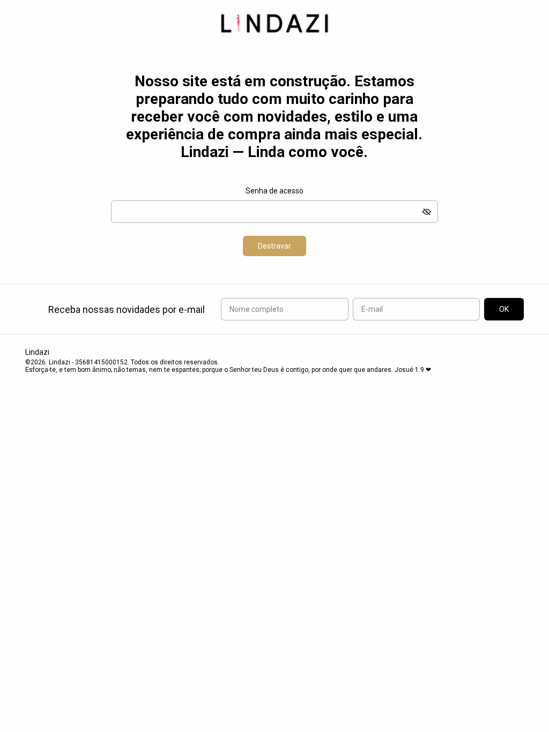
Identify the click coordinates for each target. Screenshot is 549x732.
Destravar (274, 246)
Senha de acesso (274, 190)
